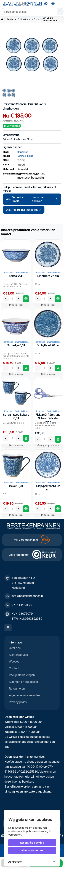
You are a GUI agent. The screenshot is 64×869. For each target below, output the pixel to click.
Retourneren (17, 688)
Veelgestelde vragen (22, 675)
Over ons (15, 648)
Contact (14, 668)
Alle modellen (22, 209)
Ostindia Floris (24, 104)
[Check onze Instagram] (8, 627)
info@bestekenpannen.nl (27, 596)
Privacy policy (18, 702)
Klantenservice (18, 654)
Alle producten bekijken (25, 199)
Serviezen (12, 19)
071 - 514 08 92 (22, 604)
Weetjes (14, 661)
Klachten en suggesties (24, 681)
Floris (36, 19)
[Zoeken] (60, 11)
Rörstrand (25, 19)
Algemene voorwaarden (24, 695)
